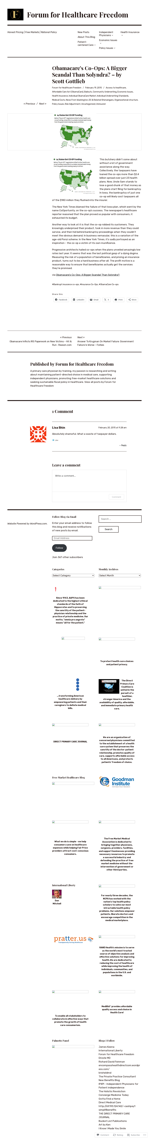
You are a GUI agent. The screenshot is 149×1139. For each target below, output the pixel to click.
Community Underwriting (105, 92)
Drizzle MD (104, 1057)
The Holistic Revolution (112, 1091)
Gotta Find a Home (109, 1098)
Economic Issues (108, 40)
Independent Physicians (106, 34)
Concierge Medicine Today (114, 1094)
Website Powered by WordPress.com (27, 523)
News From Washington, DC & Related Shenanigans (90, 100)
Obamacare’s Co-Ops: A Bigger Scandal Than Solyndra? (87, 274)
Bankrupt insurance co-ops (66, 284)
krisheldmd (105, 1072)
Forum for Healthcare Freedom (77, 14)
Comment (116, 497)
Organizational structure (126, 100)
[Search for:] (120, 518)
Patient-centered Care (85, 43)
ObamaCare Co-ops (109, 284)
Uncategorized (88, 104)
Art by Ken (104, 1124)
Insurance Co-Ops (89, 284)
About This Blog (86, 37)
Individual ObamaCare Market (82, 96)
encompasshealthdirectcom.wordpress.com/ (119, 1067)
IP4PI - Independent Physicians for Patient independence (118, 1085)
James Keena (106, 1046)
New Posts (83, 32)
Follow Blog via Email (64, 516)
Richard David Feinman (112, 1061)
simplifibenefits (107, 1109)
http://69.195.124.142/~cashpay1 (117, 1106)
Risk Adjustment (72, 104)
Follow (59, 547)
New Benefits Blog (109, 1080)
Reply (124, 445)
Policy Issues (106, 48)
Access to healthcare (116, 88)
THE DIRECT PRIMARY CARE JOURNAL (114, 1115)
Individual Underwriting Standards (112, 96)
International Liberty (111, 1050)
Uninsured (100, 104)
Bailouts (88, 92)
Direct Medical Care (110, 1102)
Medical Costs (58, 100)
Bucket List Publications (113, 1121)
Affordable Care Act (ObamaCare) (67, 92)
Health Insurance (130, 32)
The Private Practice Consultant (117, 1076)
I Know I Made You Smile (112, 1128)
